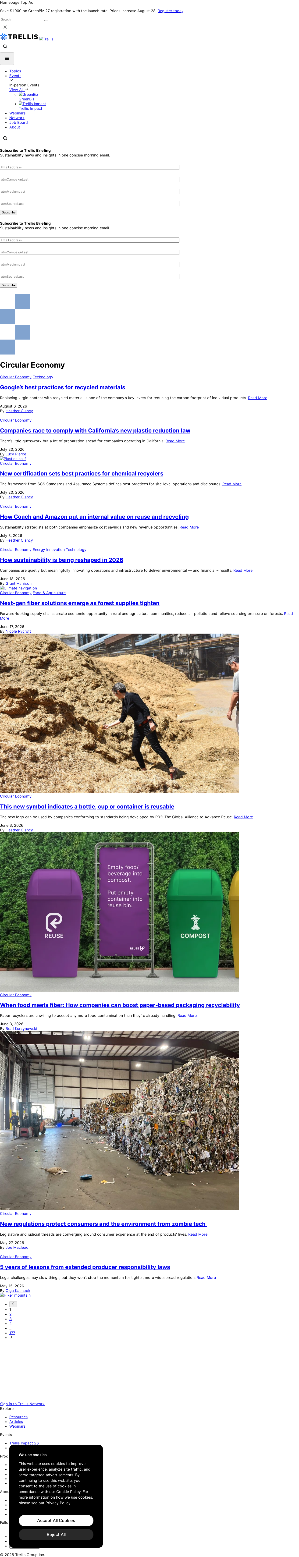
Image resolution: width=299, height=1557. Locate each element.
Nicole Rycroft (18, 631)
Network (17, 117)
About (14, 127)
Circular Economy (16, 377)
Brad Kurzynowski (21, 1028)
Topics (15, 71)
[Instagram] (9, 1528)
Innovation (55, 549)
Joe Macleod (17, 1247)
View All (17, 89)
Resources (18, 1417)
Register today (170, 10)
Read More (257, 397)
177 (12, 1332)
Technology (43, 377)
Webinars (17, 113)
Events (15, 75)
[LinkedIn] (3, 1528)
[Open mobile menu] (7, 59)
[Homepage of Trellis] (149, 1399)
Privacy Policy (58, 1502)
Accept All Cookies (56, 1520)
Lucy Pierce (16, 454)
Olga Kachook (18, 1290)
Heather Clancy (19, 410)
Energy (39, 549)
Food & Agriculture (49, 592)
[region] (56, 1496)
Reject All (56, 1534)
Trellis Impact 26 (24, 1443)
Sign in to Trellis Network (22, 1403)
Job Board (18, 122)
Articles (16, 1421)
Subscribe (8, 212)
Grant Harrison (19, 583)
